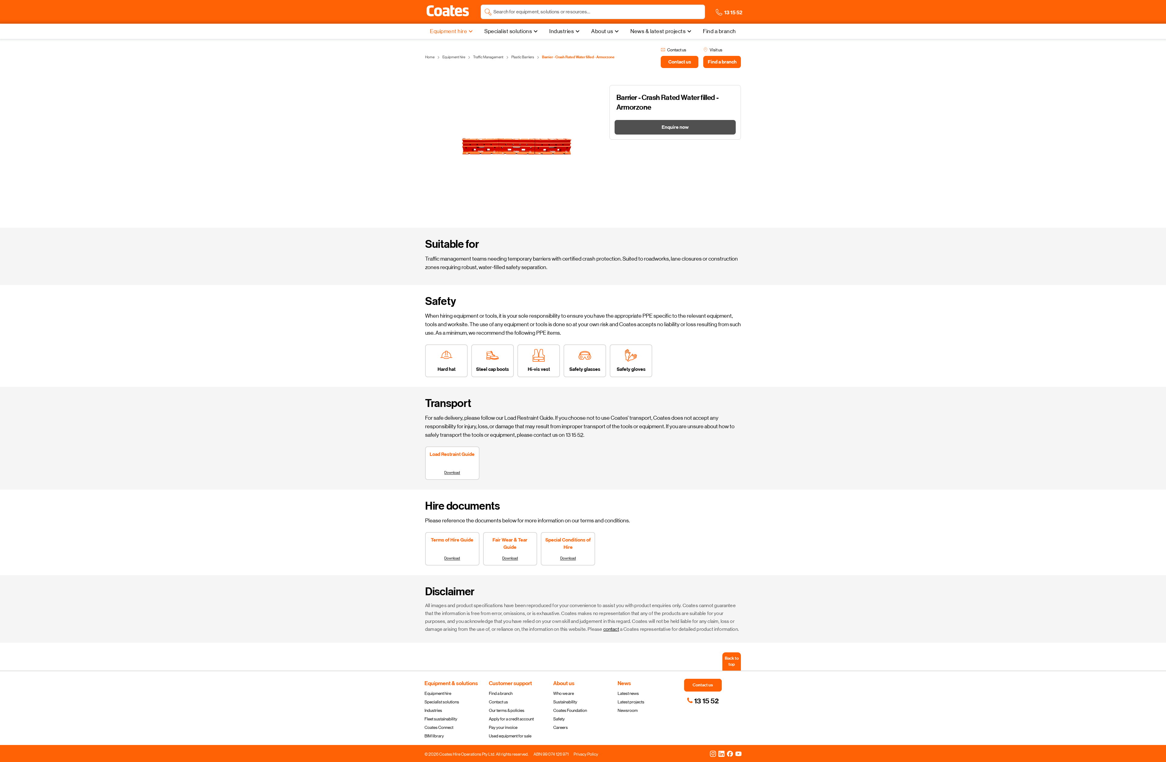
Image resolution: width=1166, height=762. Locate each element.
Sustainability (565, 701)
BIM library (434, 735)
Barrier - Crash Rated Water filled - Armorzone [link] (578, 57)
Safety (559, 718)
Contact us (498, 701)
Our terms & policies (506, 710)
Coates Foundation (570, 710)
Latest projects (631, 701)
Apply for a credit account (511, 718)
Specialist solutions (441, 701)
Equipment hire (437, 693)
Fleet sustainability (440, 718)
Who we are (563, 693)
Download (452, 472)
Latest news (628, 693)
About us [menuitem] (602, 31)
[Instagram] (713, 753)
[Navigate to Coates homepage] (447, 12)
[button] (447, 11)
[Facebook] (730, 753)
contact (611, 629)
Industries (433, 710)
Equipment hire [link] (453, 57)
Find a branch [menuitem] (719, 31)
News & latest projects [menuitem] (658, 31)
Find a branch (501, 693)
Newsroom (628, 710)
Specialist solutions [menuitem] (508, 31)
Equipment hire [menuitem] (448, 31)
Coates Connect (438, 727)
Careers (560, 727)
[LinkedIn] (721, 753)
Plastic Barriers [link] (522, 57)
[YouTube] (738, 753)
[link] (703, 701)
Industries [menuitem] (561, 31)
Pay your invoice (503, 727)
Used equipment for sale (510, 735)
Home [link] (430, 57)
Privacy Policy (586, 754)
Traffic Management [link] (488, 57)
